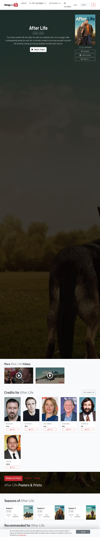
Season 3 (72, 508)
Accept (83, 532)
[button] (18, 375)
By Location (67, 5)
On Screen (53, 3)
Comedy (35, 33)
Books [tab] (37, 478)
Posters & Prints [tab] (13, 478)
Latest (23, 3)
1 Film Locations (86, 55)
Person (13, 429)
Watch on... (86, 59)
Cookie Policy (22, 535)
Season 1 (9, 508)
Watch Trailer (39, 49)
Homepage (86, 51)
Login (75, 5)
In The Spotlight (36, 3)
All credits (88, 392)
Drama (41, 33)
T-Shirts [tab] (27, 478)
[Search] (94, 5)
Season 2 (40, 508)
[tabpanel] (50, 486)
